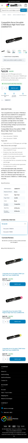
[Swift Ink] (14, 5)
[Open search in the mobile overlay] (14, 10)
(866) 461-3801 (8, 412)
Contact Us (4, 380)
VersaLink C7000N (8, 232)
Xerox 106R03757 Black (19, 14)
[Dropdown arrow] (25, 223)
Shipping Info (4, 395)
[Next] (23, 40)
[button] (2, 5)
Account (3, 389)
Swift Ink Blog (5, 374)
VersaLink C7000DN (8, 228)
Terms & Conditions (16, 429)
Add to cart (14, 88)
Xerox (9, 14)
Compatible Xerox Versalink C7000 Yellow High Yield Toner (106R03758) (13, 349)
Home (4, 14)
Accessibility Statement (16, 430)
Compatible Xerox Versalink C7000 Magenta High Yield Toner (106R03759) (13, 311)
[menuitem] (14, 1)
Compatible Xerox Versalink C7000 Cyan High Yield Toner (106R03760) (13, 274)
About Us (3, 371)
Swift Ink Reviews (6, 377)
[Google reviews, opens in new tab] (9, 418)
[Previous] (5, 40)
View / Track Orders (6, 392)
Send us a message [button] (8, 408)
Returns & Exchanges (6, 398)
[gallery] (14, 40)
